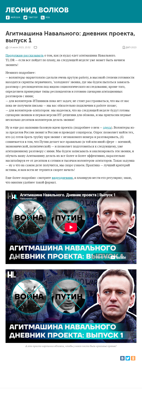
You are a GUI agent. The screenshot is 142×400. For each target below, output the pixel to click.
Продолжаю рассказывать (25, 55)
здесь (107, 128)
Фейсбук (15, 17)
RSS (48, 17)
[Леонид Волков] (37, 10)
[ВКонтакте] (122, 358)
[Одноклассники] (133, 358)
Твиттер (33, 17)
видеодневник (62, 178)
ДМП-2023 (131, 47)
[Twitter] (128, 358)
